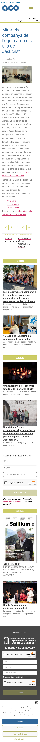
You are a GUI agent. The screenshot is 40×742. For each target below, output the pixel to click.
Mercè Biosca (13, 208)
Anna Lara (11, 201)
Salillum (20, 511)
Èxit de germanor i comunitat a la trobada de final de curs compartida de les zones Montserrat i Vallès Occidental (19, 297)
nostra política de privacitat (13, 502)
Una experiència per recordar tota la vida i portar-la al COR (18, 387)
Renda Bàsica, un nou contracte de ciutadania (15, 606)
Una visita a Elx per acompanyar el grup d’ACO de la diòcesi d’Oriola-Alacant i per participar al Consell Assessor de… (19, 433)
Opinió (20, 357)
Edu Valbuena (13, 204)
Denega (20, 728)
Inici (29, 18)
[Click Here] (31, 8)
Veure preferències (20, 734)
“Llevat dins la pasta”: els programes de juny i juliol (17, 337)
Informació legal (19, 739)
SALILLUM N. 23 (11, 564)
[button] (37, 702)
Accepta (20, 722)
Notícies (34, 18)
